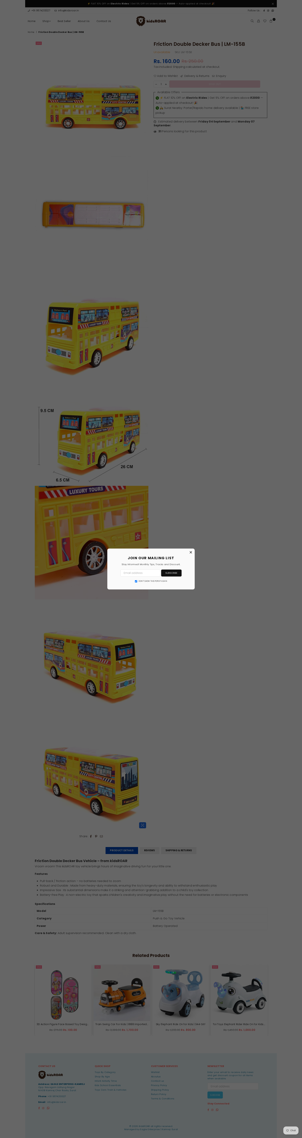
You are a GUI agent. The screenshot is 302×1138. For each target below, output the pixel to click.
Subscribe (171, 573)
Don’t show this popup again (153, 581)
